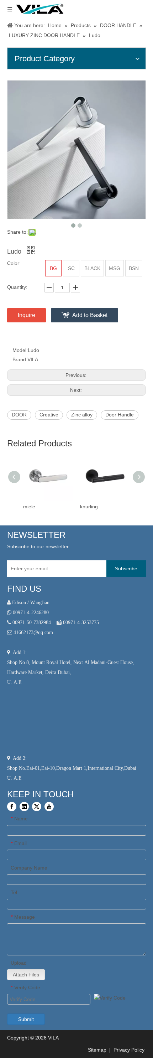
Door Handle (119, 415)
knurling (89, 506)
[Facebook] (11, 806)
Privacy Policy (130, 1050)
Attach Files (26, 974)
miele (29, 506)
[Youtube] (49, 806)
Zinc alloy (82, 415)
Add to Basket (89, 315)
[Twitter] (36, 806)
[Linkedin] (24, 806)
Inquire (26, 315)
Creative (48, 415)
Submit (26, 1019)
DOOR (19, 415)
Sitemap (96, 1050)
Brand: (19, 359)
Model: (20, 350)
